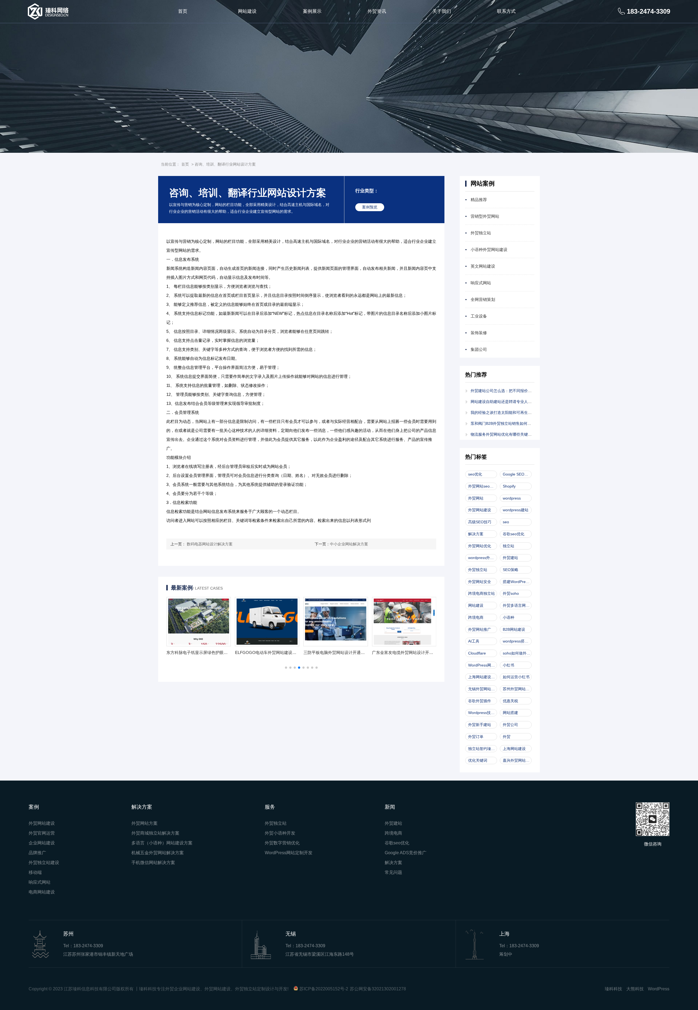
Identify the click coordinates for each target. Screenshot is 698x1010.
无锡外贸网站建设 (482, 689)
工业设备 (479, 316)
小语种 (508, 617)
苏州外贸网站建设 (517, 689)
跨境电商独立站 (481, 593)
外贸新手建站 (479, 724)
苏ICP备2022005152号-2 (323, 989)
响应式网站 (481, 282)
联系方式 (506, 11)
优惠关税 (510, 701)
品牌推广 (37, 852)
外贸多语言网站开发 (517, 605)
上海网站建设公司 (482, 677)
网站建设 (247, 11)
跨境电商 (475, 617)
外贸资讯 (377, 11)
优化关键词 (477, 760)
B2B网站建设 (514, 629)
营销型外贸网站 (485, 216)
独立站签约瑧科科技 (482, 748)
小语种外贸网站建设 (489, 249)
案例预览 (369, 207)
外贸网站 (475, 498)
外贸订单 (475, 736)
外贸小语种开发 (280, 833)
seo (506, 522)
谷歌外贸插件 (479, 701)
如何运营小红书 (516, 677)
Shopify (509, 486)
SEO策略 (510, 569)
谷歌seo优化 (513, 534)
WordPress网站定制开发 (288, 852)
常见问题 (393, 872)
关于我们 (441, 11)
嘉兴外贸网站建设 (517, 760)
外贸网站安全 (479, 581)
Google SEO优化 (517, 474)
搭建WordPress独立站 (517, 581)
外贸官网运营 (42, 833)
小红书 (508, 665)
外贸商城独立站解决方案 (155, 833)
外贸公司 (510, 724)
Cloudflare (477, 653)
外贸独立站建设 (44, 862)
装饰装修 (479, 332)
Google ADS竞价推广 (405, 852)
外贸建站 (510, 557)
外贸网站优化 (479, 546)
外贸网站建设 (479, 510)
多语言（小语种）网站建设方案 (161, 843)
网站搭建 (510, 712)
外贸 (506, 736)
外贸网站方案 (144, 823)
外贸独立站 (481, 233)
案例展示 (312, 11)
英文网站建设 (483, 266)
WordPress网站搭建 (482, 665)
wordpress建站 (515, 510)
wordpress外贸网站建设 (482, 557)
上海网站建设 (514, 748)
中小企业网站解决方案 (349, 544)
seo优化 (475, 474)
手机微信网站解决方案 (153, 862)
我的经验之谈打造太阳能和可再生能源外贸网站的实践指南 (520, 412)
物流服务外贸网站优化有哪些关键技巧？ (505, 434)
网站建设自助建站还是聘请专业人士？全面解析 (511, 401)
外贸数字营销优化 (282, 843)
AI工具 (473, 641)
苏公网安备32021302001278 (378, 989)
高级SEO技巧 (479, 522)
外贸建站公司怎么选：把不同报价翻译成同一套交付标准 (518, 391)
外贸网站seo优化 (482, 486)
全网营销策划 (483, 299)
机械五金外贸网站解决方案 (157, 852)
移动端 (35, 872)
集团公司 (479, 349)
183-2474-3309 (88, 945)
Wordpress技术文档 (482, 712)
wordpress (512, 498)
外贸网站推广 (479, 629)
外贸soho (511, 593)
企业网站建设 (42, 843)
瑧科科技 (613, 989)
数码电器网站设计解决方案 (210, 544)
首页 (182, 11)
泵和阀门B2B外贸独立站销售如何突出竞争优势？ (512, 423)
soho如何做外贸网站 (517, 653)
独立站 (508, 546)
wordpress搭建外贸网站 (517, 641)
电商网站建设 (42, 892)
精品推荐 (479, 199)
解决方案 (475, 534)
